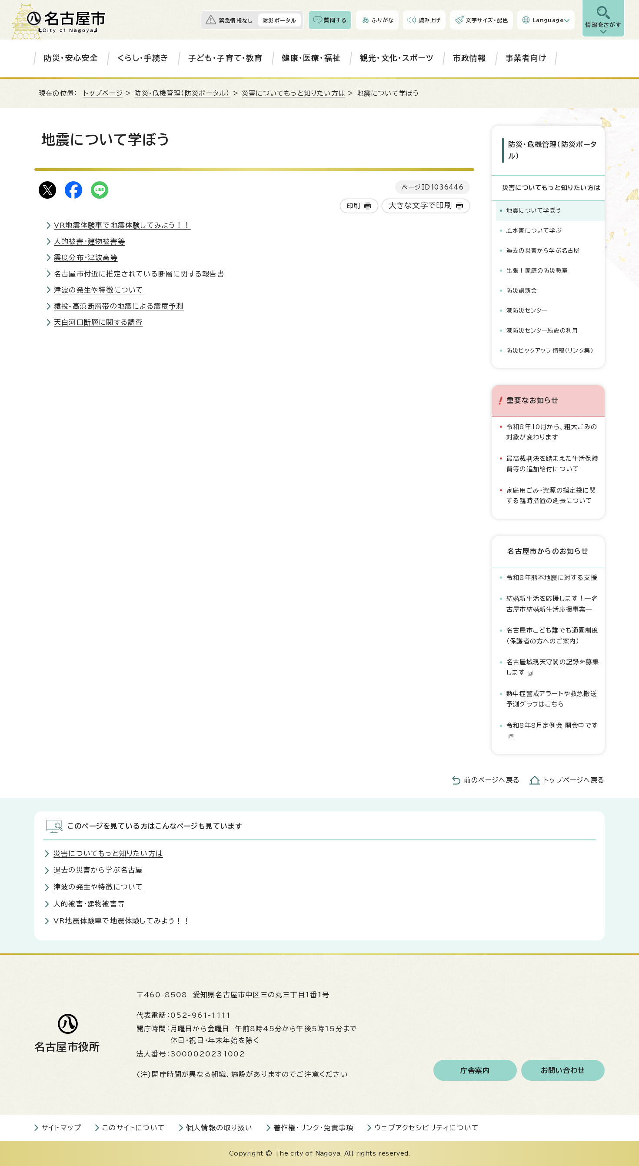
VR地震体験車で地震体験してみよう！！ (122, 225)
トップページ (103, 93)
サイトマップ (61, 1127)
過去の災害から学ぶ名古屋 (543, 250)
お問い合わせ (563, 1070)
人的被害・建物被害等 (89, 241)
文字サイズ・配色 (487, 20)
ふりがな (383, 20)
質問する (335, 20)
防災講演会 (521, 290)
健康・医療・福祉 (311, 58)
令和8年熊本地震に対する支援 (551, 577)
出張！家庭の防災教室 (537, 270)
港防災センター (526, 310)
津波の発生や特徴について (98, 290)
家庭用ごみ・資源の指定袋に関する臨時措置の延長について (551, 495)
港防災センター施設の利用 (542, 330)
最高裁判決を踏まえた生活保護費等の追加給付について (552, 463)
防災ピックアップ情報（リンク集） (549, 350)
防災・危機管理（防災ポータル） (182, 93)
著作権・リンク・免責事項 (313, 1127)
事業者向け (526, 58)
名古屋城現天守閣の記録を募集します (552, 667)
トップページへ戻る (574, 780)
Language (548, 20)
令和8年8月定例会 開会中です (552, 725)
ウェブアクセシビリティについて (426, 1127)
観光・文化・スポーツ (397, 58)
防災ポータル (279, 20)
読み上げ (430, 20)
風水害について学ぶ (534, 230)
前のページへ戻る (492, 780)
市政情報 (469, 58)
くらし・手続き (143, 58)
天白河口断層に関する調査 (98, 322)
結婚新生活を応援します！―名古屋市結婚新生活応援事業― (552, 603)
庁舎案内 (475, 1070)
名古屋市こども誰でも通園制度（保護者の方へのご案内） (552, 635)
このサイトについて (133, 1127)
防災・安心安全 (71, 58)
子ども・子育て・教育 (225, 58)
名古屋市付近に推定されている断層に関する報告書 (139, 273)
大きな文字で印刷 (421, 205)
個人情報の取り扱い (219, 1127)
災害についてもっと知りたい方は (293, 93)
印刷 (353, 206)
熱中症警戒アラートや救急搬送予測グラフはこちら (551, 698)
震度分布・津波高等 (86, 257)
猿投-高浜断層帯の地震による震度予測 (119, 306)
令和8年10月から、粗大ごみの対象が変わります (551, 431)
